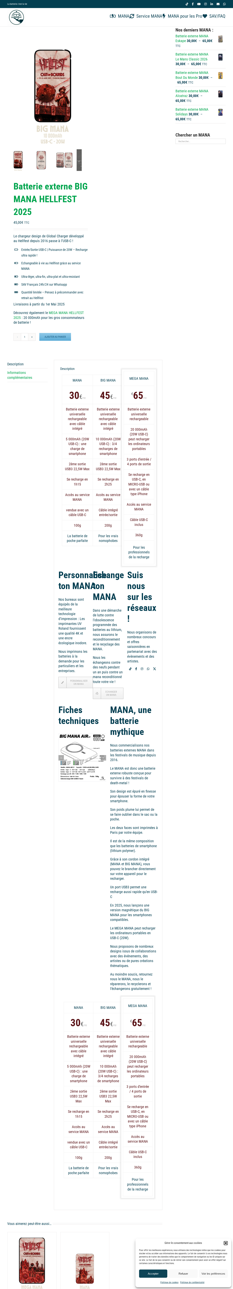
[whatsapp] (148, 668)
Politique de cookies (169, 1282)
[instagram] (142, 668)
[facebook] (136, 668)
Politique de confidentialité (192, 1282)
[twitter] (154, 668)
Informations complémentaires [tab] (19, 375)
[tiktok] (130, 668)
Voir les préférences (213, 1273)
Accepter (153, 1273)
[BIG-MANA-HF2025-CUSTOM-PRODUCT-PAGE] (52, 87)
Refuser (183, 1273)
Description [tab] (15, 364)
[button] (226, 1243)
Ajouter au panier (55, 336)
